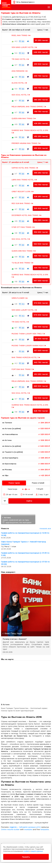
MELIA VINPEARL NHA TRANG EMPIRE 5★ (29, 106)
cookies (26, 851)
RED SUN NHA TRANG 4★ (22, 203)
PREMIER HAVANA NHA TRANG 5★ (26, 143)
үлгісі (38, 827)
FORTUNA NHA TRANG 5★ (23, 369)
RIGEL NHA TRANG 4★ (21, 35)
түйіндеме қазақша (27, 827)
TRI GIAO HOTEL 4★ (20, 59)
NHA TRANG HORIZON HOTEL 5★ (26, 357)
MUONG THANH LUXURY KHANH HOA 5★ (29, 345)
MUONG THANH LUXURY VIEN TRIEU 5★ (28, 334)
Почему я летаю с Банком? (15, 639)
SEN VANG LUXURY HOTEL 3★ (24, 47)
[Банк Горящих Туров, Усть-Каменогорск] (6, 5)
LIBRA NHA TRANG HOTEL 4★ (24, 180)
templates (45, 829)
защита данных (37, 851)
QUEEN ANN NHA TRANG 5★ (24, 118)
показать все (45, 528)
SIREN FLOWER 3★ (20, 298)
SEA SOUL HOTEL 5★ (21, 95)
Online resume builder (10, 829)
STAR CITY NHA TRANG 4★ (23, 227)
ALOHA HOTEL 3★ (19, 83)
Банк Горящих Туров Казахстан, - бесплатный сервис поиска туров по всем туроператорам (24, 709)
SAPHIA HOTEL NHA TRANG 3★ (25, 168)
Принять (26, 857)
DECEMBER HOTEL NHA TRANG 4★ (27, 215)
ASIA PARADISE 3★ (20, 71)
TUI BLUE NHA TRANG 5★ (22, 263)
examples (28, 829)
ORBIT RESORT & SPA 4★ (23, 191)
